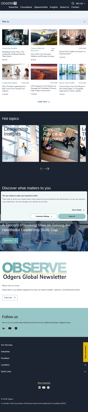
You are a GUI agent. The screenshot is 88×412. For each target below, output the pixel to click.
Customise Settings (42, 216)
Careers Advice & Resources (54, 133)
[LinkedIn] (3, 329)
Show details (76, 210)
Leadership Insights (16, 131)
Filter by (5, 22)
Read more (8, 241)
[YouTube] (10, 328)
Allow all (72, 216)
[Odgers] (9, 3)
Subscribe (8, 298)
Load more (43, 102)
